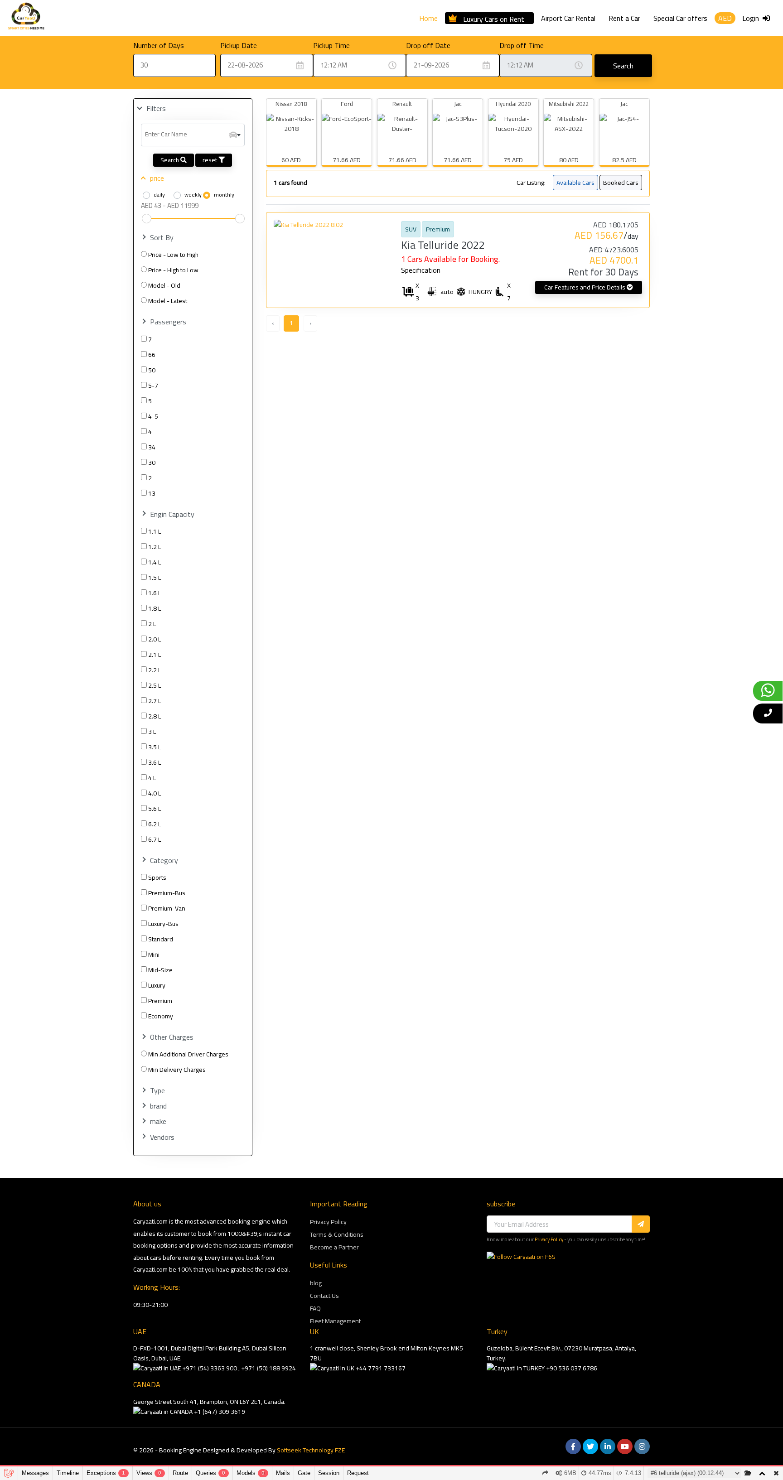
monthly (224, 195)
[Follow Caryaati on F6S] (521, 1257)
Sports (157, 877)
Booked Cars (620, 182)
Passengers (168, 322)
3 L (152, 732)
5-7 (153, 385)
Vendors (162, 1137)
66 (151, 355)
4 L (152, 778)
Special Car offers (680, 18)
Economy (160, 1016)
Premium (160, 1001)
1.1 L (154, 531)
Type (157, 1090)
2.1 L (154, 654)
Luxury (156, 985)
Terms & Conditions (336, 1234)
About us (147, 1204)
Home (428, 18)
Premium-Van (166, 908)
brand (158, 1106)
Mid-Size (160, 970)
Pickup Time (331, 45)
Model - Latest (167, 301)
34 (151, 447)
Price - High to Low (173, 270)
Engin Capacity (172, 514)
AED (725, 18)
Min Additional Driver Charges (188, 1054)
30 (151, 462)
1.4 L (154, 562)
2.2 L (154, 670)
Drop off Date (428, 45)
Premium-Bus (166, 893)
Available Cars (575, 182)
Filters (156, 108)
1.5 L (154, 577)
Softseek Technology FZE (311, 1450)
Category (164, 860)
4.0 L (154, 793)
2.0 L (154, 639)
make (158, 1121)
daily (159, 195)
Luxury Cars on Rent (493, 18)
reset (210, 160)
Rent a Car (624, 18)
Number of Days (158, 45)
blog (316, 1283)
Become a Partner (334, 1247)
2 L (152, 624)
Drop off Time (521, 45)
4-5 (153, 416)
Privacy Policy (328, 1221)
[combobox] (193, 135)
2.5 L (154, 685)
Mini (154, 954)
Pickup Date (238, 45)
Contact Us (324, 1295)
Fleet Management (335, 1321)
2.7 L (154, 701)
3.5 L (154, 747)
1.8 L (154, 608)
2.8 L (154, 716)
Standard (160, 939)
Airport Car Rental (568, 18)
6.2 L (154, 824)
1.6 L (154, 593)
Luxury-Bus (163, 924)
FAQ (315, 1308)
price (157, 178)
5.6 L (154, 809)
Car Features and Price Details (585, 287)
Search (623, 65)
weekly (193, 195)
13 (151, 493)
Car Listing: (531, 183)
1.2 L (154, 547)
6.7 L (154, 839)
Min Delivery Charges (177, 1069)
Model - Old (164, 285)
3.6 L (154, 762)
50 (151, 370)
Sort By (162, 237)
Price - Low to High (173, 254)
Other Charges (171, 1037)
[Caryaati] (26, 18)
